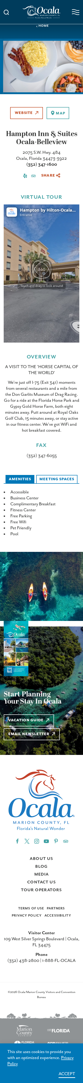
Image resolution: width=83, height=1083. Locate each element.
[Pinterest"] (56, 841)
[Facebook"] (17, 841)
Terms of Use (31, 908)
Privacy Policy (27, 915)
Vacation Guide (26, 720)
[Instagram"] (36, 841)
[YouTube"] (46, 841)
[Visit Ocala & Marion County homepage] (41, 12)
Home (44, 26)
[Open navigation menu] (75, 12)
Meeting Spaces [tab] (56, 479)
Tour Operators (41, 890)
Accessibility (57, 915)
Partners (56, 908)
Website (24, 113)
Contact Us (41, 882)
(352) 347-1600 (41, 164)
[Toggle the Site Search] (6, 12)
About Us (41, 858)
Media (41, 874)
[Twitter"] (27, 841)
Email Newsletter (28, 734)
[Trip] (65, 841)
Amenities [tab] (20, 479)
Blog (41, 866)
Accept (67, 1074)
